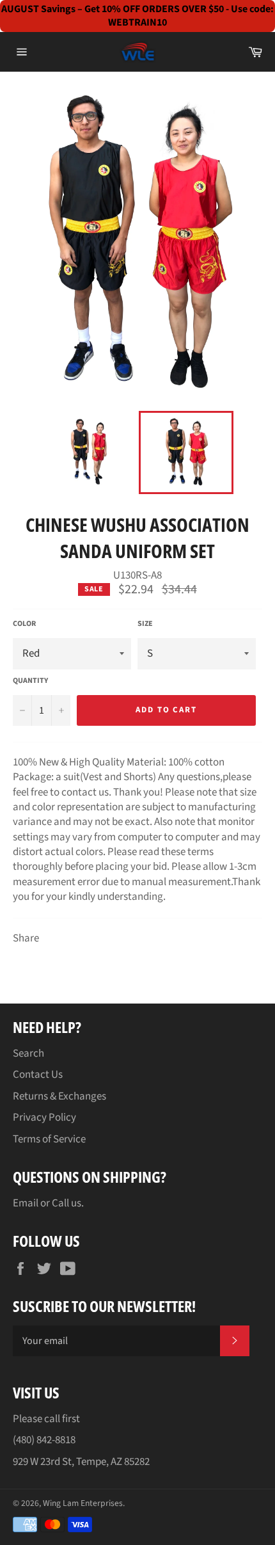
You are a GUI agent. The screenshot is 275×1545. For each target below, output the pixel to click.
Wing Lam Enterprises (83, 1503)
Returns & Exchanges (59, 1096)
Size (145, 624)
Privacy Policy (44, 1117)
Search (28, 1053)
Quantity (30, 681)
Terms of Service (49, 1139)
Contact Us (38, 1074)
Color (24, 624)
